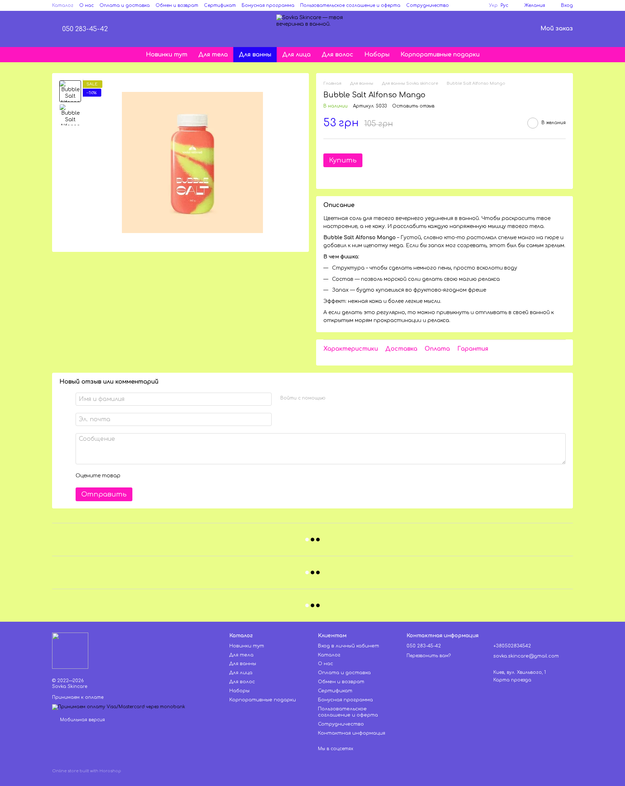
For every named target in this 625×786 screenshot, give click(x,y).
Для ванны (255, 54)
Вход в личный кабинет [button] (348, 645)
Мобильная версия (82, 719)
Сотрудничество (427, 5)
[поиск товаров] (513, 29)
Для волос (337, 54)
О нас (86, 5)
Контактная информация (351, 733)
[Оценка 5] (178, 476)
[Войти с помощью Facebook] (333, 398)
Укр (493, 5)
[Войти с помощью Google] (345, 398)
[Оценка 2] (144, 476)
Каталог (62, 5)
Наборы (377, 54)
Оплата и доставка (124, 5)
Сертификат (220, 5)
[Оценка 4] (167, 476)
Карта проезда (512, 680)
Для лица (296, 54)
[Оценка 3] (155, 476)
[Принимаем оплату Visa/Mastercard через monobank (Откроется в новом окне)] (118, 706)
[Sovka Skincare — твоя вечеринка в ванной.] (70, 650)
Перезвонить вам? (429, 655)
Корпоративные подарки (440, 54)
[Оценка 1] (132, 476)
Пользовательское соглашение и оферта (350, 5)
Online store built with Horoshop (86, 771)
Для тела (213, 54)
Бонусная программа (268, 5)
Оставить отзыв (413, 106)
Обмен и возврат (177, 5)
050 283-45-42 (85, 29)
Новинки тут (166, 54)
